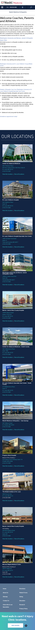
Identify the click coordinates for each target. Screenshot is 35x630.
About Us (5, 592)
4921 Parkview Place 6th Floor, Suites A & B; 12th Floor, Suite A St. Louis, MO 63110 (13, 167)
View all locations (19, 174)
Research (22, 604)
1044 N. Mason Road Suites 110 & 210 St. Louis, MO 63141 (8, 314)
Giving (21, 596)
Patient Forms (23, 592)
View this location (7, 174)
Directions (22, 588)
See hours (15, 625)
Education (22, 600)
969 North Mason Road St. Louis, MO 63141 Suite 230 (8, 532)
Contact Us (6, 600)
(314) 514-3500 (6, 171)
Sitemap (5, 596)
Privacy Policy (23, 608)
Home (4, 588)
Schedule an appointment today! (8, 116)
